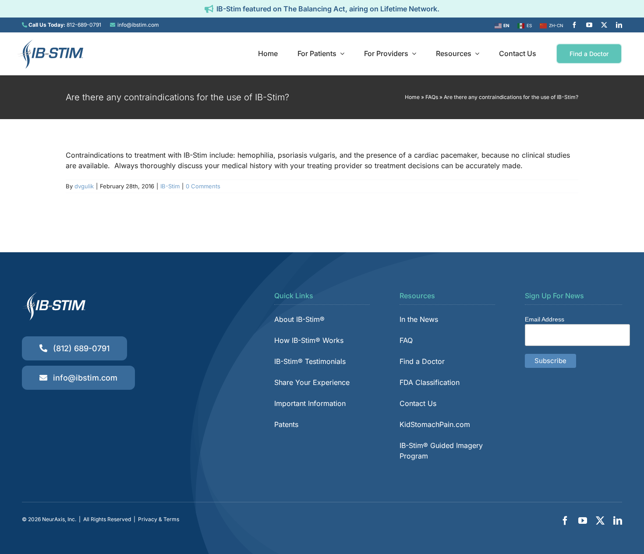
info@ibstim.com (138, 24)
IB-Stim (170, 186)
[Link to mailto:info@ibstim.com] (112, 25)
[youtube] (589, 25)
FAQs (431, 97)
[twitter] (604, 25)
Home (412, 97)
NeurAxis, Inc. (59, 519)
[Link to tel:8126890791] (24, 25)
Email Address (544, 319)
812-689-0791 (84, 24)
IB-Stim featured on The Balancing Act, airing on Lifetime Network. (327, 8)
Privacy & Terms (158, 519)
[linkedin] (619, 25)
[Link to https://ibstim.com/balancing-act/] (209, 9)
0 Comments (203, 186)
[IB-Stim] (50, 42)
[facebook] (574, 25)
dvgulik (84, 186)
